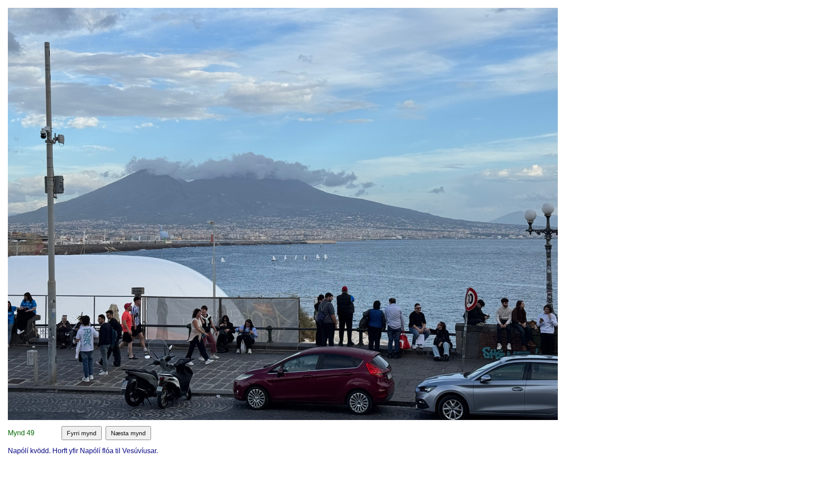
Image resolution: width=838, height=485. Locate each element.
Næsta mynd (128, 433)
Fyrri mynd (81, 433)
